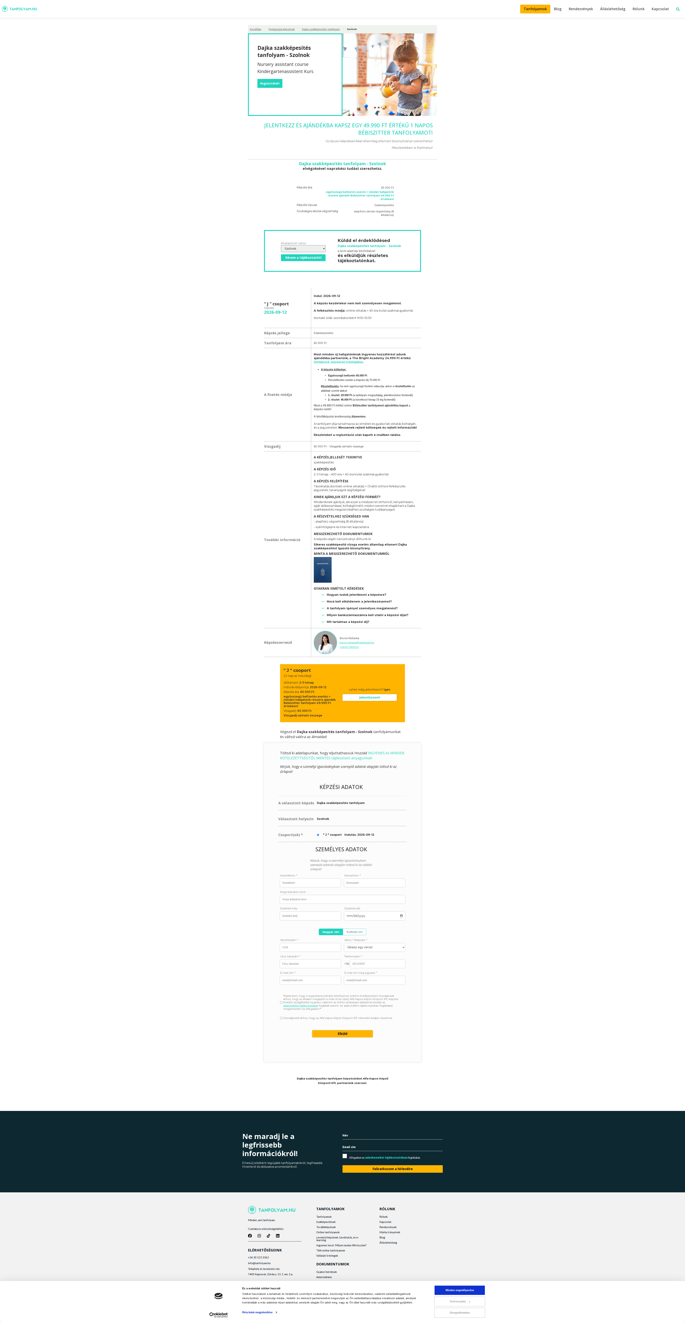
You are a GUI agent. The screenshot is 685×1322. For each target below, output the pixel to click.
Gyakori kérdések (326, 1271)
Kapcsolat (660, 8)
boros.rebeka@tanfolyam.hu (357, 642)
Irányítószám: (289, 940)
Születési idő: (352, 908)
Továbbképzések (326, 1227)
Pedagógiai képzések (281, 29)
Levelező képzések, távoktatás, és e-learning (337, 1239)
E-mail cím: (287, 972)
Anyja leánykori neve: (293, 892)
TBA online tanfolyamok (330, 1250)
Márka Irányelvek (389, 1232)
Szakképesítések (326, 1221)
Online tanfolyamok (328, 1232)
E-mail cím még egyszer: (360, 972)
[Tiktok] (268, 1236)
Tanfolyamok (535, 8)
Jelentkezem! (369, 697)
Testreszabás (458, 1301)
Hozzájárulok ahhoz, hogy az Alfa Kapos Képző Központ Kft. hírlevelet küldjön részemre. (338, 1018)
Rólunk (639, 8)
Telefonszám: (353, 956)
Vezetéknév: (288, 875)
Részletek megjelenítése (257, 1312)
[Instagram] (259, 1236)
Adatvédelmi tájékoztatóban (300, 1005)
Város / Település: (355, 940)
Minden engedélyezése (460, 1290)
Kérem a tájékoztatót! (303, 257)
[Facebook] (250, 1236)
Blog (558, 8)
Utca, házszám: (290, 956)
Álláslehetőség (612, 8)
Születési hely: (289, 908)
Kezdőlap (255, 29)
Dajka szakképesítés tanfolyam (321, 29)
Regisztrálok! (270, 83)
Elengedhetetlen (460, 1312)
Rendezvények (581, 8)
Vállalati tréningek (327, 1255)
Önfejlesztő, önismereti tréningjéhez (338, 362)
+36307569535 (349, 647)
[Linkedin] (278, 1236)
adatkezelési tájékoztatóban (386, 1157)
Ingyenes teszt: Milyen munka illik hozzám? (341, 1245)
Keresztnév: (352, 875)
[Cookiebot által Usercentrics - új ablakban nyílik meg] (218, 1315)
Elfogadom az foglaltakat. (384, 1157)
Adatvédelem (324, 1277)
